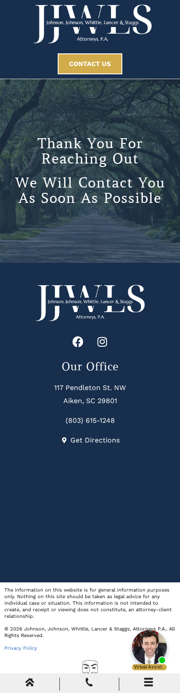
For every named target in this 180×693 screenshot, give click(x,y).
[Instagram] (102, 342)
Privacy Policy (20, 648)
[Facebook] (78, 342)
